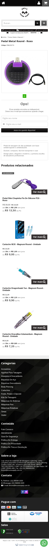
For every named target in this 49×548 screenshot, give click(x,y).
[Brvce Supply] (24, 12)
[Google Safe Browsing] (24, 531)
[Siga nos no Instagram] (26, 492)
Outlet (3, 415)
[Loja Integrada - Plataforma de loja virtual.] (24, 545)
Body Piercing (7, 387)
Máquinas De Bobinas (10, 401)
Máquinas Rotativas (9, 408)
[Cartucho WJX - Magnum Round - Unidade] (24, 237)
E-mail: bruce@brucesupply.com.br (16, 485)
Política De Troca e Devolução (14, 447)
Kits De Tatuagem (8, 397)
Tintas (3, 412)
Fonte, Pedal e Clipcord (15, 37)
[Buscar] (37, 23)
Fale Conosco (7, 429)
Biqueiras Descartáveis (11, 383)
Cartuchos (5, 390)
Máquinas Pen (7, 405)
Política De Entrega (9, 440)
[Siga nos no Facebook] (22, 492)
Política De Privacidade (11, 444)
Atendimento (6, 433)
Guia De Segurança (9, 437)
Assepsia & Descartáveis (11, 376)
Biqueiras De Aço (8, 380)
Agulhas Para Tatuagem (11, 373)
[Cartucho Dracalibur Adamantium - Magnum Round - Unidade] (24, 328)
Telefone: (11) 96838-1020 (12, 481)
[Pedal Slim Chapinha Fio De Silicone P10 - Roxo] (24, 192)
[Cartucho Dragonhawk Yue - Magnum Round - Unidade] (24, 282)
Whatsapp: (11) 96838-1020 (13, 483)
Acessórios (6, 369)
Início (4, 37)
